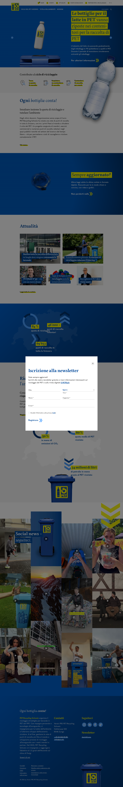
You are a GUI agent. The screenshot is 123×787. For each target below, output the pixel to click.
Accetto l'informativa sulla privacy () (43, 413)
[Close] (93, 363)
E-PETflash (65, 383)
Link (54, 413)
